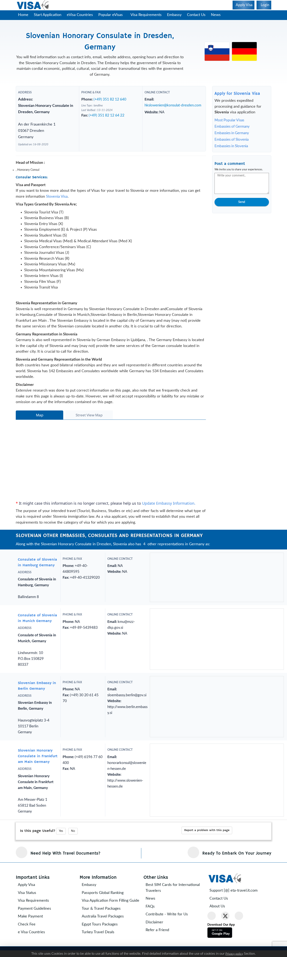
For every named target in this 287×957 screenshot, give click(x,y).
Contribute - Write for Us (170, 950)
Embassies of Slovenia (232, 139)
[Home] (33, 5)
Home (23, 15)
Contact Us (198, 15)
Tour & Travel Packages (104, 950)
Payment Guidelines (37, 944)
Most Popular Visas (229, 120)
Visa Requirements (148, 15)
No (73, 866)
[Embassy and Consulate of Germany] (244, 51)
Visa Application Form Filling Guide (108, 939)
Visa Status (30, 928)
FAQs (153, 942)
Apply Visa (29, 920)
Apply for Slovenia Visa (237, 93)
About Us (220, 942)
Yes (61, 866)
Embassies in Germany (232, 133)
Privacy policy (234, 953)
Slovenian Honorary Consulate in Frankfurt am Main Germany (38, 792)
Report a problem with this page (206, 865)
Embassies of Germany (232, 126)
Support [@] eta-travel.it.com (236, 926)
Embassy (176, 15)
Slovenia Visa (57, 203)
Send (241, 202)
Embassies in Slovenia (231, 146)
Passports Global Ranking (105, 928)
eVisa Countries (80, 15)
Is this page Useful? (37, 866)
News (218, 15)
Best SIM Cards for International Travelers (176, 923)
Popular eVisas (111, 15)
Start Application (47, 15)
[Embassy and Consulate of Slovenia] (217, 51)
